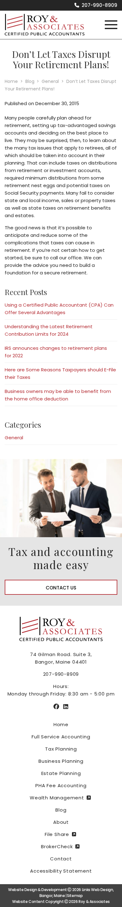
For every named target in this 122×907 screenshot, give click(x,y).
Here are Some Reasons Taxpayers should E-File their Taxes (60, 373)
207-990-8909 (98, 5)
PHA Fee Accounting (60, 785)
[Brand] (44, 24)
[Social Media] (56, 707)
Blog (60, 810)
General (14, 437)
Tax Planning (61, 749)
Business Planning (61, 761)
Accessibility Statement (61, 871)
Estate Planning (61, 773)
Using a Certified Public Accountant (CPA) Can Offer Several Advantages (59, 309)
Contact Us (61, 587)
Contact (61, 858)
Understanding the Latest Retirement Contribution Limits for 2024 (49, 330)
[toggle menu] (111, 25)
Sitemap (75, 895)
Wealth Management (57, 797)
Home (61, 724)
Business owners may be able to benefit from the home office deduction (58, 395)
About (61, 822)
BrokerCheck (57, 846)
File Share (57, 834)
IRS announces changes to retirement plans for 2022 (56, 352)
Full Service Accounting (61, 736)
